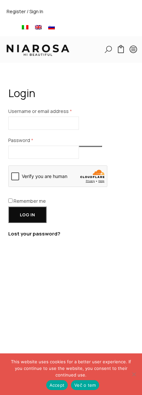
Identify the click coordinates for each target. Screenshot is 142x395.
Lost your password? (34, 233)
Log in (27, 215)
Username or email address (50, 110)
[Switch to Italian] (25, 26)
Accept (57, 385)
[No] (133, 374)
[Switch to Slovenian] (51, 26)
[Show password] (90, 146)
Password (30, 139)
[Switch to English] (38, 26)
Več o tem (85, 385)
